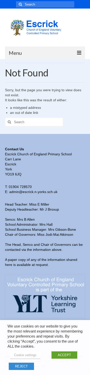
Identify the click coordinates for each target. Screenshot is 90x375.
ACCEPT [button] (64, 355)
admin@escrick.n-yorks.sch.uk (33, 192)
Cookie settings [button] (25, 355)
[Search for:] (45, 4)
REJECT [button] (21, 366)
